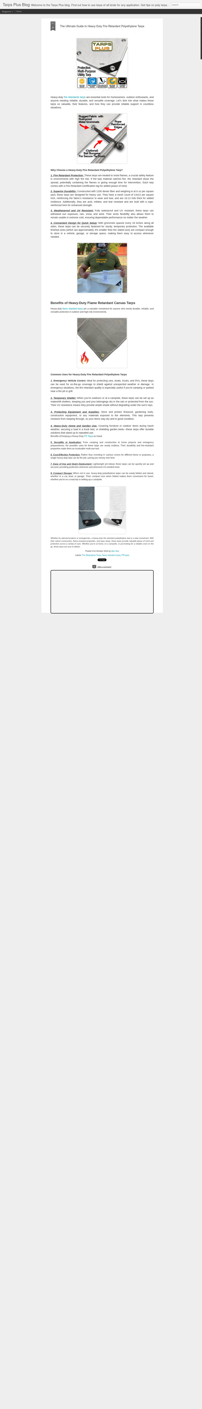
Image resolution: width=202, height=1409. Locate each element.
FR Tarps (88, 436)
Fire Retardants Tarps (91, 555)
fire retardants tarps (74, 97)
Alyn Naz (115, 551)
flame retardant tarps (72, 308)
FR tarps (125, 555)
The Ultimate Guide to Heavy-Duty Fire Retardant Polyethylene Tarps (102, 26)
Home (19, 11)
